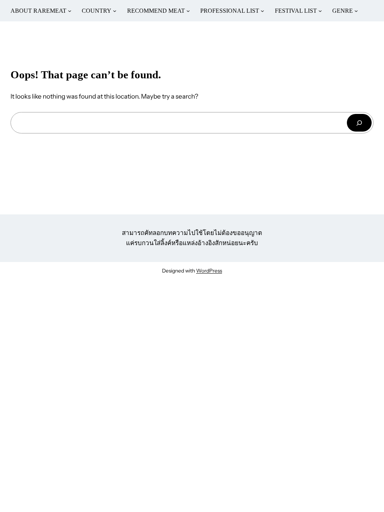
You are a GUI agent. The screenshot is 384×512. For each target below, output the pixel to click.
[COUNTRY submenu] (114, 10)
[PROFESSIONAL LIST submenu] (262, 10)
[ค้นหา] (359, 123)
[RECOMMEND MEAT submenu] (188, 10)
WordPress (209, 271)
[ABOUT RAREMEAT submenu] (69, 10)
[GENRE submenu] (356, 10)
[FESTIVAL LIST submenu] (320, 10)
